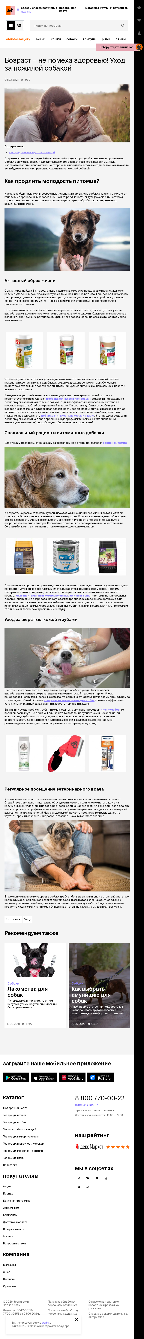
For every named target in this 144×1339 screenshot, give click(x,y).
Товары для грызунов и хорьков (23, 1143)
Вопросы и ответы (15, 1243)
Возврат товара (13, 1229)
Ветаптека (10, 1165)
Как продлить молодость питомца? (32, 152)
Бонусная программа (16, 1200)
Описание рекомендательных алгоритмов (108, 1315)
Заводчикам (11, 1207)
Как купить (10, 1214)
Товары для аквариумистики (21, 1136)
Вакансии (9, 1279)
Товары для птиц (14, 1157)
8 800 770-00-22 (99, 1098)
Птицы (121, 39)
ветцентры (120, 7)
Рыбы (106, 39)
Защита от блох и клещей (19, 1129)
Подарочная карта (15, 1108)
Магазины (9, 1264)
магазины (92, 7)
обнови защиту (18, 39)
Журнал (8, 1236)
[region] (67, 39)
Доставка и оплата (15, 1222)
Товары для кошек (14, 1115)
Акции (7, 1186)
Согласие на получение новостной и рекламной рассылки (103, 1305)
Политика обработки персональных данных (62, 1303)
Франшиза (9, 1286)
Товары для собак (14, 1122)
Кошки (56, 39)
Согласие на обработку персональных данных (63, 1312)
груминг (106, 7)
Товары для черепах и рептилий (23, 1150)
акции (40, 39)
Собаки (71, 39)
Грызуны (89, 39)
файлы (46, 1322)
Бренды (8, 1193)
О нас (6, 1272)
